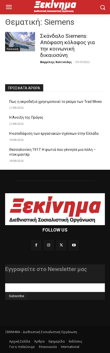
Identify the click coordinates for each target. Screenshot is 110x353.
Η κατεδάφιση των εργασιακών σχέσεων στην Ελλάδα (53, 133)
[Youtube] (74, 245)
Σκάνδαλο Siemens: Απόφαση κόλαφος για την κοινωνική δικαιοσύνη (67, 45)
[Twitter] (61, 245)
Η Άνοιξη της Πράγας (26, 117)
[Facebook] (36, 245)
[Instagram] (49, 245)
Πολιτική (12, 49)
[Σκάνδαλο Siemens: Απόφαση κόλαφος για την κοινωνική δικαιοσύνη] (20, 41)
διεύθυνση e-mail (19, 281)
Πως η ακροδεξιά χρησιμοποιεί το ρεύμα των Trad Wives (55, 102)
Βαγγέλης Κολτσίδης (56, 62)
